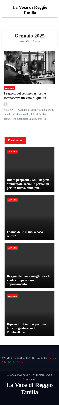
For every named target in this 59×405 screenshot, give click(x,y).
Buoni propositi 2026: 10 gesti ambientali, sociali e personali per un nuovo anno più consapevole (28, 186)
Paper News (44, 375)
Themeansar (29, 379)
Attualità (9, 88)
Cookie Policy (16, 362)
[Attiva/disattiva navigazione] (6, 10)
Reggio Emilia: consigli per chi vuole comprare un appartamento (29, 280)
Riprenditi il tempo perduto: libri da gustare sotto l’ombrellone (27, 328)
